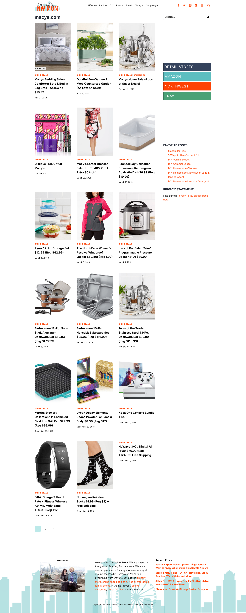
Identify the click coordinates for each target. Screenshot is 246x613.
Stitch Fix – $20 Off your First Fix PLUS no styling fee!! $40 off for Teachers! (182, 583)
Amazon (173, 76)
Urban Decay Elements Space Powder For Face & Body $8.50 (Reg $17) (94, 417)
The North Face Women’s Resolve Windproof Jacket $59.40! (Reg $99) (95, 252)
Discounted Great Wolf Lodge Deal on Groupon (181, 589)
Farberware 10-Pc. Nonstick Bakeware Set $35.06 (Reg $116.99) (93, 333)
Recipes (103, 5)
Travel (129, 5)
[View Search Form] (208, 5)
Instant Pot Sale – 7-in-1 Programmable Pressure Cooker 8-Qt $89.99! (135, 252)
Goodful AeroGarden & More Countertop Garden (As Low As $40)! (94, 84)
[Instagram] (190, 5)
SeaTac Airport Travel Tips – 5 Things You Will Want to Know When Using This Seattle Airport (181, 566)
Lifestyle (92, 5)
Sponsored (139, 75)
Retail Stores (179, 67)
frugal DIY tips (116, 589)
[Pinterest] (196, 5)
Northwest (177, 86)
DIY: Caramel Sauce (179, 163)
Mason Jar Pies (177, 151)
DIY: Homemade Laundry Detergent (188, 181)
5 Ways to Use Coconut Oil (183, 155)
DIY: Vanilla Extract (178, 159)
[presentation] (53, 47)
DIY (111, 5)
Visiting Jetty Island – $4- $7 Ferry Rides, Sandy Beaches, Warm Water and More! (181, 574)
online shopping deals (114, 581)
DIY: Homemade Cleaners (182, 168)
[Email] (202, 5)
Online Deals (41, 75)
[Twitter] (184, 5)
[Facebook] (178, 5)
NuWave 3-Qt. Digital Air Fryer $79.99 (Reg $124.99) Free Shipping (136, 451)
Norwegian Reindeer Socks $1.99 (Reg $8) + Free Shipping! (93, 501)
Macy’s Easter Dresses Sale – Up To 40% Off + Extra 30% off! (92, 168)
